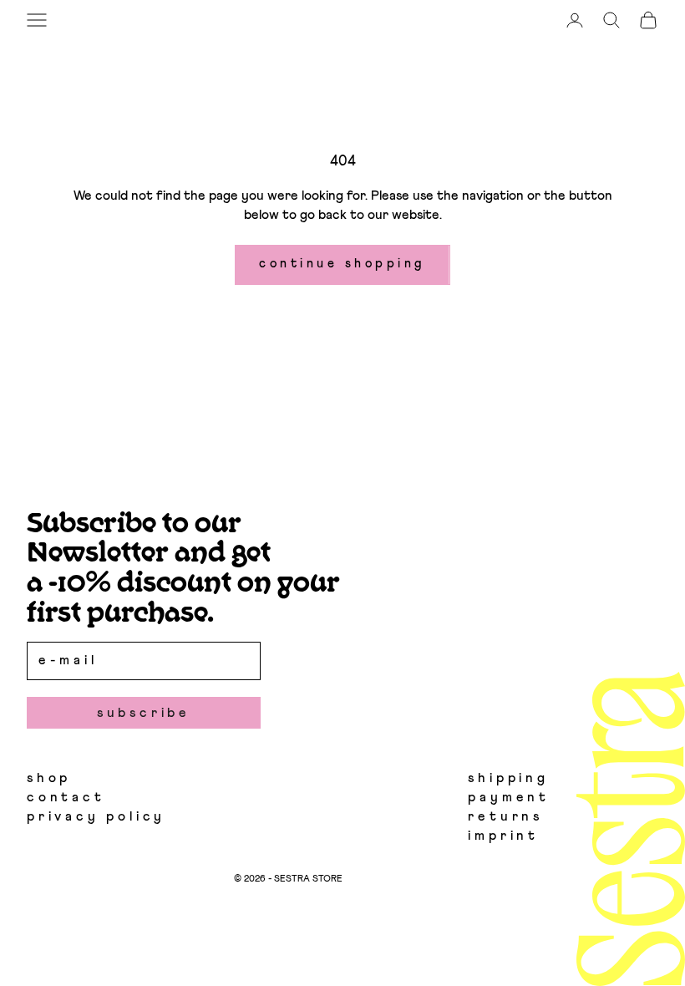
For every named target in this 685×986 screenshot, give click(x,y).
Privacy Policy (96, 816)
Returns (505, 816)
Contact (66, 797)
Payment (509, 797)
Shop (49, 778)
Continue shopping (342, 263)
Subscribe (143, 712)
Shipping (508, 778)
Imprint (503, 835)
